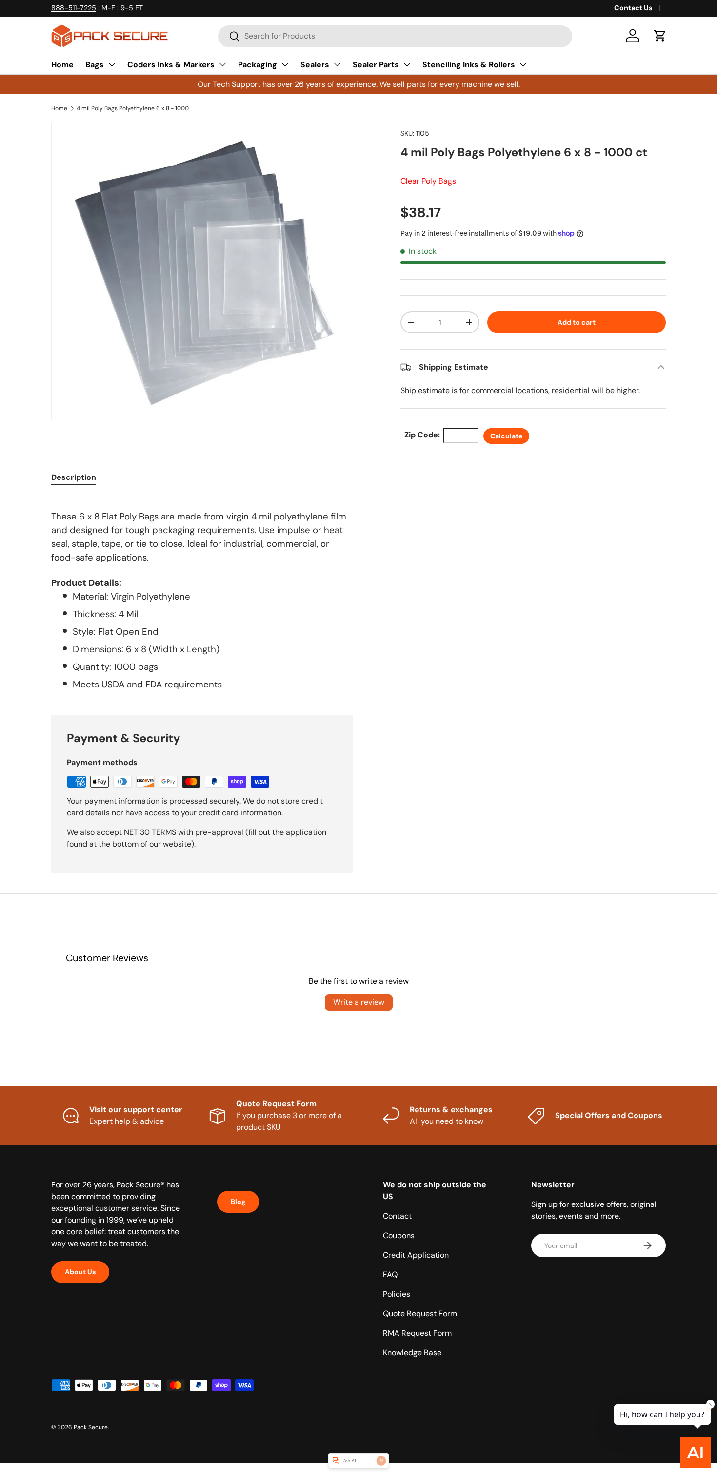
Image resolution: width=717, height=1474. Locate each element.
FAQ (390, 1274)
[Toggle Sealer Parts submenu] (407, 64)
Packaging (257, 65)
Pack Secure (91, 1427)
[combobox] (395, 36)
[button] (660, 35)
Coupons (399, 1235)
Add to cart (577, 322)
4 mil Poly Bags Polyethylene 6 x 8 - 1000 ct (135, 108)
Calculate (506, 436)
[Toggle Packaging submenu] (285, 64)
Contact (397, 1216)
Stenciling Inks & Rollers (468, 65)
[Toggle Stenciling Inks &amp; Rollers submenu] (523, 64)
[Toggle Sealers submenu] (337, 64)
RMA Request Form (417, 1333)
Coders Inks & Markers (171, 65)
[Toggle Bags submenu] (112, 64)
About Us (80, 1271)
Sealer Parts (376, 65)
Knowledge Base (412, 1353)
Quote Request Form (420, 1313)
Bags (94, 65)
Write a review (358, 1002)
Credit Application (416, 1255)
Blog (238, 1201)
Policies (396, 1294)
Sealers (314, 65)
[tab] (73, 477)
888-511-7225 (73, 7)
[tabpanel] (202, 593)
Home (62, 65)
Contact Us (633, 7)
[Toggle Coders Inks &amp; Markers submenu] (222, 64)
